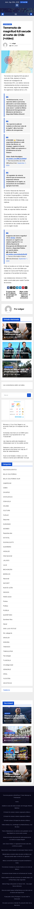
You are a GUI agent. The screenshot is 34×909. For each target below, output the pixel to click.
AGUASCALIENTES (10, 469)
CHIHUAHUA (7, 497)
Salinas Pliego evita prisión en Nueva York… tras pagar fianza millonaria (17, 885)
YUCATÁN (6, 678)
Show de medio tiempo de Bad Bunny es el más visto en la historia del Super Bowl (17, 891)
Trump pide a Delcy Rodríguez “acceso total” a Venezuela (17, 897)
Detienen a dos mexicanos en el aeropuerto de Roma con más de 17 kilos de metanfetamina (15, 449)
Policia (5, 601)
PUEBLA (6, 610)
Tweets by (6, 690)
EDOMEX (6, 529)
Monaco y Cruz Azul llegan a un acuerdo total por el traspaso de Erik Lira (15, 426)
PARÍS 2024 (7, 597)
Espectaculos (7, 533)
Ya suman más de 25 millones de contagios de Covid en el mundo (11, 295)
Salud (5, 624)
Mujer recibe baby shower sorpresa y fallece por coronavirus (23, 295)
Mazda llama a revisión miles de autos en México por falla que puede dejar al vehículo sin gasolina (17, 855)
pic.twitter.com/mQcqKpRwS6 (16, 254)
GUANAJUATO (8, 542)
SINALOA (6, 638)
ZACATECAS (7, 683)
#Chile (13, 238)
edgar (14, 43)
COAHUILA (7, 501)
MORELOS (6, 574)
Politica (5, 606)
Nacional (6, 578)
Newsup (27, 795)
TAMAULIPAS (8, 651)
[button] (28, 14)
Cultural (6, 515)
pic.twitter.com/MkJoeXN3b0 (16, 158)
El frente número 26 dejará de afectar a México (17, 820)
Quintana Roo (7, 619)
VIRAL (5, 674)
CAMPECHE (7, 483)
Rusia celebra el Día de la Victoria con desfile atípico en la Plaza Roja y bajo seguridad (17, 878)
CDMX (5, 488)
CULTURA (6, 510)
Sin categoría (7, 633)
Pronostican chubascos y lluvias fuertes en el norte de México (17, 868)
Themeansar (17, 797)
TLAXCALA (7, 660)
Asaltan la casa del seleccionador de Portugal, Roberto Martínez (17, 807)
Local (5, 565)
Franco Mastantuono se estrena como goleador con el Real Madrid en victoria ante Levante (17, 832)
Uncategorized (8, 665)
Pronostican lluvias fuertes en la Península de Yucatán (17, 873)
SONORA (6, 642)
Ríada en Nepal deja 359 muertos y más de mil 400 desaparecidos (16, 371)
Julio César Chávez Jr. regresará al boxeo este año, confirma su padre (17, 845)
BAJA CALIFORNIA (9, 474)
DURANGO (7, 524)
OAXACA (6, 592)
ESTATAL (6, 538)
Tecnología (7, 656)
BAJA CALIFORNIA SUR (11, 479)
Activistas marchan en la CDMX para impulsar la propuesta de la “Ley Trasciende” (15, 434)
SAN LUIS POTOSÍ (9, 628)
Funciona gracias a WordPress (11, 795)
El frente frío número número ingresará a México (17, 812)
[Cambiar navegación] (16, 14)
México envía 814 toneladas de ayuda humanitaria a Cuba (17, 862)
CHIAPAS (6, 492)
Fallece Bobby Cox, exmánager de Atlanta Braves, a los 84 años (17, 826)
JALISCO (6, 560)
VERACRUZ (7, 669)
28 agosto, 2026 (11, 721)
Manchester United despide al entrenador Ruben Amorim (17, 850)
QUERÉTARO (7, 615)
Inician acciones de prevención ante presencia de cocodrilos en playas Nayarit (17, 838)
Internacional (7, 24)
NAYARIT (6, 583)
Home (17, 801)
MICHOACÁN (7, 569)
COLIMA (6, 506)
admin (18, 337)
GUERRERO (7, 547)
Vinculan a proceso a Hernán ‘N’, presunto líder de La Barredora (17, 904)
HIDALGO (6, 551)
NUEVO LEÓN (8, 588)
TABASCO (6, 647)
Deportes (6, 519)
